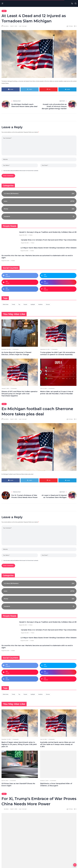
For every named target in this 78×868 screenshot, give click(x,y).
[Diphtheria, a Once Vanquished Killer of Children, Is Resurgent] (58, 764)
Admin (7, 26)
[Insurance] (39, 216)
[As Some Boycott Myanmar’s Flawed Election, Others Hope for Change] (20, 333)
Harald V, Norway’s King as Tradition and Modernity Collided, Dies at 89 (47, 232)
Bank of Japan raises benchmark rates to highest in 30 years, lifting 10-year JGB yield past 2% (19, 744)
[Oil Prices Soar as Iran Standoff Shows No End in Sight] (20, 764)
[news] (39, 201)
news (4, 11)
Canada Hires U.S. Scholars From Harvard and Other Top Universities (48, 240)
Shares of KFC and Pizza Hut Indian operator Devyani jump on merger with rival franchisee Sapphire (20, 394)
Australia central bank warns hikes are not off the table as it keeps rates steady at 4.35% (57, 744)
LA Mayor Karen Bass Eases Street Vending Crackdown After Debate (48, 248)
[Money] (39, 209)
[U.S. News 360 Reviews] (39, 194)
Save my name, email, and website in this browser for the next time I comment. (20, 170)
